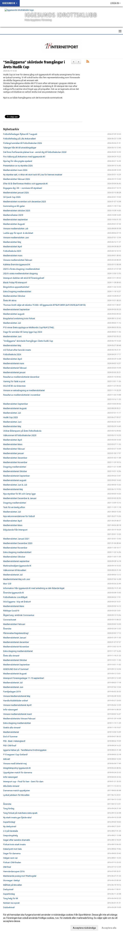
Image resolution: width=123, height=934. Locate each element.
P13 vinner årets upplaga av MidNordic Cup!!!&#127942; (28, 327)
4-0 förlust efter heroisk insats (17, 350)
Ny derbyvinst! (9, 826)
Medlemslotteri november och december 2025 (24, 201)
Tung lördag (8, 808)
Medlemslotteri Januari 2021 (16, 539)
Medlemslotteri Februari (14, 624)
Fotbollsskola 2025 (12, 251)
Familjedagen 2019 (12, 691)
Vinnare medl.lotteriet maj (15, 763)
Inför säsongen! (10, 709)
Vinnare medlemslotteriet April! (17, 705)
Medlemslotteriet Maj (13, 489)
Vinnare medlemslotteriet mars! (17, 714)
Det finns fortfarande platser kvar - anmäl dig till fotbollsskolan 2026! (34, 152)
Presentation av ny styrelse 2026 (18, 165)
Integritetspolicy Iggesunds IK (17, 768)
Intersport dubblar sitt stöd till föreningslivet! (23, 278)
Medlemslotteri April (12, 359)
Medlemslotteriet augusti (14, 480)
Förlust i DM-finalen (12, 862)
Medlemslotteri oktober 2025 (16, 210)
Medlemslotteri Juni (12, 336)
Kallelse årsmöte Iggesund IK (16, 264)
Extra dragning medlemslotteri (17, 723)
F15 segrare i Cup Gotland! (15, 754)
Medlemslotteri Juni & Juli (15, 485)
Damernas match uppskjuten (16, 790)
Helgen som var (10, 858)
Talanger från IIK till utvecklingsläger (19, 147)
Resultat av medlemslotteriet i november (21, 395)
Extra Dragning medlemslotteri (17, 291)
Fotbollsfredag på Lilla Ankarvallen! (19, 138)
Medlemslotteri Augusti (14, 224)
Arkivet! (6, 759)
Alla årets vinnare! (11, 786)
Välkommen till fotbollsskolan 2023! (19, 435)
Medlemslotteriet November (16, 646)
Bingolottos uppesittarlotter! (16, 287)
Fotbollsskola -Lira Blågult (15, 597)
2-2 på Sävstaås (10, 831)
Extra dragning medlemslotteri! (17, 552)
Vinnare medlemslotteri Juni (16, 237)
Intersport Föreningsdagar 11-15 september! (23, 678)
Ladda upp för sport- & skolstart (18, 233)
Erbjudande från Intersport (15, 530)
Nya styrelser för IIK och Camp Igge (19, 494)
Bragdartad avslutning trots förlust (19, 318)
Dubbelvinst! (9, 907)
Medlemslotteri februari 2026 (16, 179)
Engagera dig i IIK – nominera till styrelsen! (22, 188)
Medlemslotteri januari (13, 453)
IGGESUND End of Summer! (16, 669)
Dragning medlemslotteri (14, 467)
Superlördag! (9, 822)
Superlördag (9, 894)
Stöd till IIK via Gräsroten (14, 386)
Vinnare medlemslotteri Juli (15, 228)
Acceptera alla (109, 928)
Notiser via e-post (11, 903)
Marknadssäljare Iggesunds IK (17, 566)
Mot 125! (7, 584)
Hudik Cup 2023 (10, 417)
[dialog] (61, 921)
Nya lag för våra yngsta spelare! (17, 161)
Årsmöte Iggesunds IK (13, 593)
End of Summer (10, 736)
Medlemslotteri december (15, 458)
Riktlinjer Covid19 (11, 611)
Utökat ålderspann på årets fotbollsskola (22, 431)
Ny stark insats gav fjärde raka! (17, 817)
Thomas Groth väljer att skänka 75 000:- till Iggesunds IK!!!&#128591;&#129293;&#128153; (44, 305)
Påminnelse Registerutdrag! (16, 633)
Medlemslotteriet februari (15, 368)
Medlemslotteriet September (16, 309)
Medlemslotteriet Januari (14, 637)
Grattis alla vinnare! (11, 727)
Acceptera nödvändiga (84, 928)
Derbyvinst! (8, 889)
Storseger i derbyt (11, 880)
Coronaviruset (9, 619)
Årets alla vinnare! (11, 655)
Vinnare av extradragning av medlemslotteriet (24, 390)
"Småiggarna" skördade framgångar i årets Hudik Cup (28, 341)
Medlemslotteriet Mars (13, 606)
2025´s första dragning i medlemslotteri (21, 269)
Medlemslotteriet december (16, 642)
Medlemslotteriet (11, 732)
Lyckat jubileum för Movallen (16, 795)
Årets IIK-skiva (9, 300)
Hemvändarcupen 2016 (14, 871)
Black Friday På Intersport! (15, 282)
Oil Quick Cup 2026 (11, 197)
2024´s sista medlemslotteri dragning (20, 273)
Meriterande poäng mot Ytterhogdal (19, 876)
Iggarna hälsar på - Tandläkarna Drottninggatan (24, 750)
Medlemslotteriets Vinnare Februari (19, 718)
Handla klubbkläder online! (15, 700)
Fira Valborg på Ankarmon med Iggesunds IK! (24, 156)
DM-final (7, 867)
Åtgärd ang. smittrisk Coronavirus (18, 615)
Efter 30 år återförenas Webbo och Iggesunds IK (25, 183)
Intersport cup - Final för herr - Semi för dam (23, 781)
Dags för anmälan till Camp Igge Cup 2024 (22, 332)
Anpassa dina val (11, 927)
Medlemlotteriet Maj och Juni (16, 579)
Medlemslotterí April (12, 246)
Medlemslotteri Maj (12, 242)
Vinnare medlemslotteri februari (17, 260)
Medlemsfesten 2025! (13, 215)
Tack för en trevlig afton (14, 507)
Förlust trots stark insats (14, 844)
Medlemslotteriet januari (14, 372)
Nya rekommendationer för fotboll (19, 516)
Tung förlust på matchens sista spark (20, 813)
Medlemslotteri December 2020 (17, 543)
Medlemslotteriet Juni (13, 687)
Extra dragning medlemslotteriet (18, 651)
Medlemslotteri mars (12, 255)
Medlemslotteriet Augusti (15, 408)
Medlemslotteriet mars (13, 363)
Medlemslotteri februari (14, 449)
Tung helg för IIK (10, 898)
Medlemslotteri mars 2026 (15, 170)
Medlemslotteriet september (16, 561)
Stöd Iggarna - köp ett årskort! (17, 602)
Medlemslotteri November (15, 462)
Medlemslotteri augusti (14, 314)
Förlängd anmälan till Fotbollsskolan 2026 (22, 143)
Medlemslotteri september (15, 219)
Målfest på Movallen (12, 885)
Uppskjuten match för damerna (17, 772)
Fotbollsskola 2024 (12, 354)
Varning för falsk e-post (14, 381)
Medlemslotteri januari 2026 (16, 192)
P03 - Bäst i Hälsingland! (14, 741)
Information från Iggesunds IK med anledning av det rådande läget (33, 588)
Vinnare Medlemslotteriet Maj (16, 696)
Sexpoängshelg (10, 835)
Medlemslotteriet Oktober (15, 471)
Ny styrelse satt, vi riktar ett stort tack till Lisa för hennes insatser (32, 174)
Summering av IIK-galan (14, 206)
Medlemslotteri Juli (12, 323)
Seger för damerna (11, 853)
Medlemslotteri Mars (12, 444)
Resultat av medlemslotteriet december (21, 377)
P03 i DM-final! (9, 745)
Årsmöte (7, 628)
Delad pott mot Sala (12, 849)
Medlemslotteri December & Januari (19, 498)
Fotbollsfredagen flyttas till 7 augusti (20, 134)
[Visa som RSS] (87, 62)
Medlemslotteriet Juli (13, 575)
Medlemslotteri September (15, 404)
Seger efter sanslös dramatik (16, 840)
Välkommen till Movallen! (14, 570)
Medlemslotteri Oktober (14, 296)
